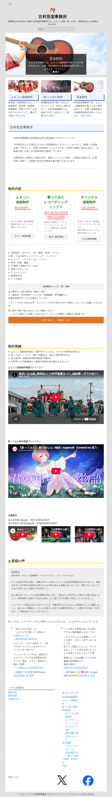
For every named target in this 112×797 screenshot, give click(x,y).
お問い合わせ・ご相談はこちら (56, 320)
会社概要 (66, 742)
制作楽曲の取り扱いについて (72, 736)
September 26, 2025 (24, 675)
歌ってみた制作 (53, 97)
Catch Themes (88, 794)
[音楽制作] (89, 86)
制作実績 (12, 695)
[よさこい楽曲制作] (23, 86)
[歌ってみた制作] (56, 86)
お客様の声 (13, 698)
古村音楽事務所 (52, 16)
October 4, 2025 (87, 675)
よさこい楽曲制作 (22, 97)
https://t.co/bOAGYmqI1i (31, 667)
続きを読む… (61, 68)
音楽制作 (81, 97)
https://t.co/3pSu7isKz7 (76, 667)
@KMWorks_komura (26, 638)
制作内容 (12, 692)
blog (64, 765)
